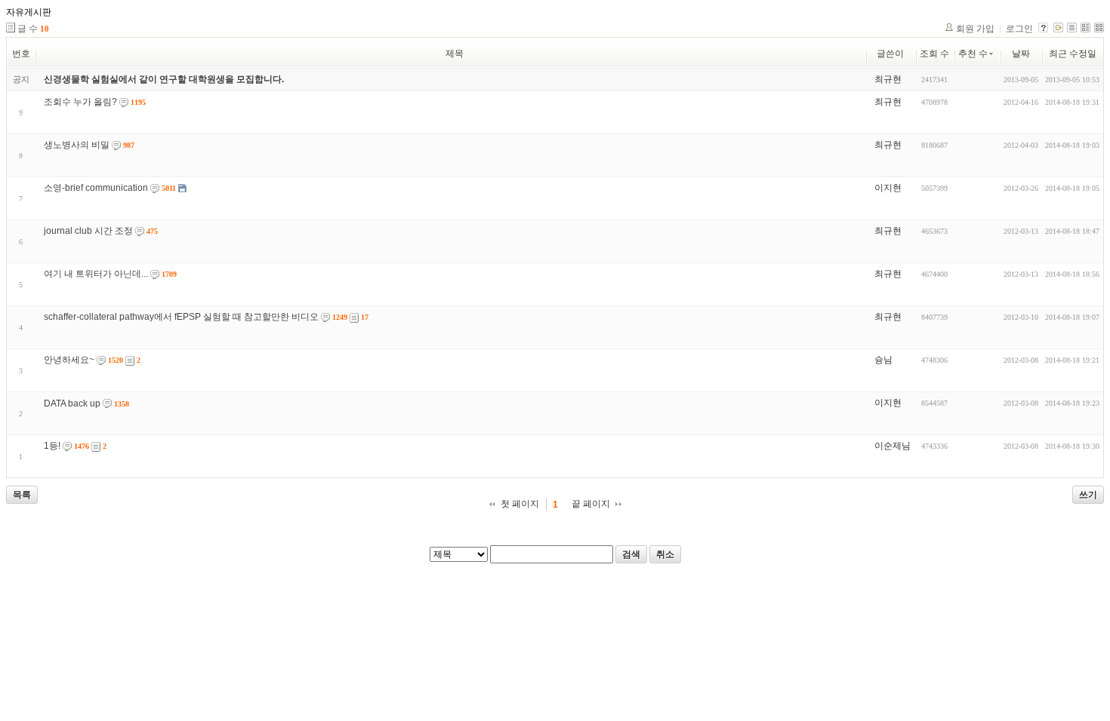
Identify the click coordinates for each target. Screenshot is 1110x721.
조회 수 (934, 53)
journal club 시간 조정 (88, 231)
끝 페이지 (591, 504)
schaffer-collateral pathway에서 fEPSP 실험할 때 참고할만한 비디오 (181, 316)
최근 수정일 (1072, 53)
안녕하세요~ (69, 359)
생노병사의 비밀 (76, 145)
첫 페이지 (520, 504)
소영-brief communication (96, 188)
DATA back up (72, 403)
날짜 (1021, 53)
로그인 (1019, 28)
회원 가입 (975, 28)
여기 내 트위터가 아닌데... (96, 273)
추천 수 (973, 53)
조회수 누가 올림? (80, 102)
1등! (52, 445)
